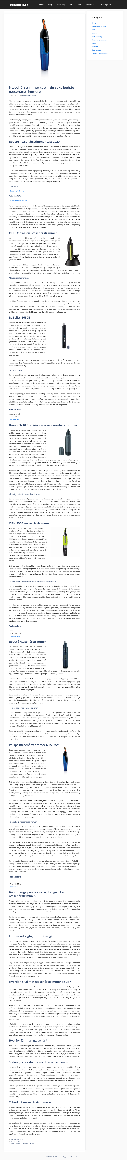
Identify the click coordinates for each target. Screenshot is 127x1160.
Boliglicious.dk (19, 4)
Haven (94, 33)
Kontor (70, 5)
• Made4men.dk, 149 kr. (18, 200)
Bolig (50, 5)
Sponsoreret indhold (100, 53)
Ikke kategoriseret (17, 1139)
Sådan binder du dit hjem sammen (23, 1144)
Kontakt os (88, 5)
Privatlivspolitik (105, 5)
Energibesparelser (99, 26)
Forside (41, 5)
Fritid (79, 5)
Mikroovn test (15, 1141)
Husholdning (60, 5)
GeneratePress (76, 1157)
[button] (115, 4)
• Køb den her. (14, 636)
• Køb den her (14, 419)
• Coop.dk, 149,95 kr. (17, 191)
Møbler (95, 46)
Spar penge (96, 50)
